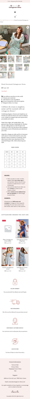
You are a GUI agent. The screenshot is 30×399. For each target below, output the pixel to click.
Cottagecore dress (8, 20)
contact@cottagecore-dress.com (16, 381)
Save (19, 220)
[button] (15, 12)
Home (1, 20)
